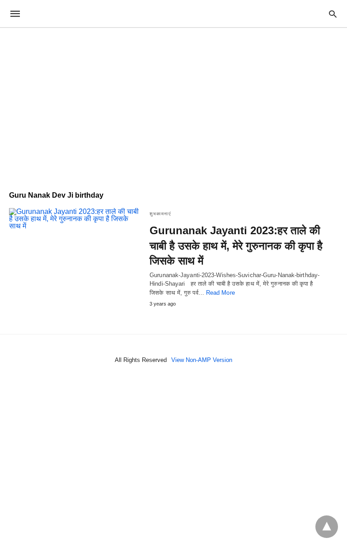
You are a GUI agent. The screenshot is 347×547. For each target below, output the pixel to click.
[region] (173, 104)
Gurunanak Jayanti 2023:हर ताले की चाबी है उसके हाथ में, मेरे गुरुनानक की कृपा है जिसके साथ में (236, 245)
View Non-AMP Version (201, 360)
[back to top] (326, 526)
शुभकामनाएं (160, 213)
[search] (333, 14)
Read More (220, 292)
